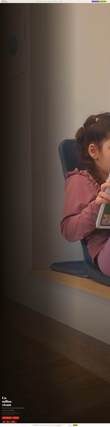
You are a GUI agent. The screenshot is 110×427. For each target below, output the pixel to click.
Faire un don (16, 417)
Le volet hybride (102, 1)
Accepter (75, 425)
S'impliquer (61, 1)
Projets (41, 1)
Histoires (45, 1)
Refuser (70, 425)
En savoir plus (59, 425)
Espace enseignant (95, 1)
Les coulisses (49, 1)
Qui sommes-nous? (55, 1)
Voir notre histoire (8, 417)
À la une (38, 1)
